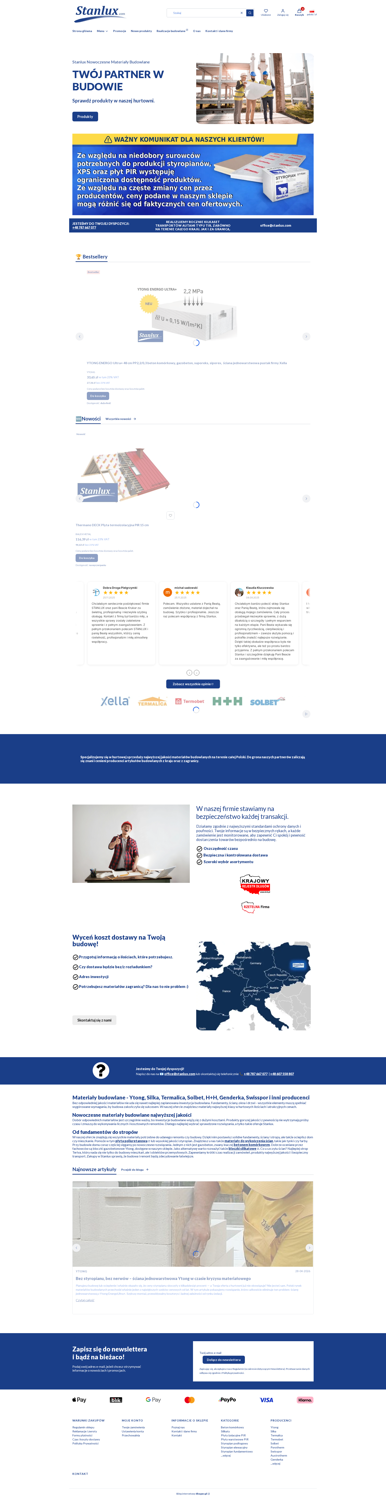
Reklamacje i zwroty (84, 1431)
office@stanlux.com (179, 1074)
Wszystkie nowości (118, 418)
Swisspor (276, 1451)
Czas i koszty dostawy (86, 1439)
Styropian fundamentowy (237, 1451)
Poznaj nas (178, 1427)
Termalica (277, 1435)
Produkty (85, 116)
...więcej (226, 1455)
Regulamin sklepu (83, 1427)
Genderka (277, 1459)
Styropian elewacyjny (234, 1447)
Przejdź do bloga (132, 1169)
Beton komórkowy (232, 1427)
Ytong (274, 1427)
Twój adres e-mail (210, 1352)
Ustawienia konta (133, 1431)
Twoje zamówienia (133, 1427)
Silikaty (225, 1431)
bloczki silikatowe (242, 1148)
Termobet (277, 1439)
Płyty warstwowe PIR (234, 1439)
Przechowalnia (131, 1435)
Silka (273, 1431)
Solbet (275, 1443)
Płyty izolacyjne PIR (233, 1435)
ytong (81, 1271)
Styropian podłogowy (234, 1443)
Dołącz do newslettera (224, 1360)
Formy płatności (82, 1435)
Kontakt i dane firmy (184, 1431)
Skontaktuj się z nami (94, 1020)
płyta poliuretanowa (131, 1141)
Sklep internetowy (191, 1493)
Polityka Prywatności (85, 1443)
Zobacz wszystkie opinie (192, 684)
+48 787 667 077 (84, 227)
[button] (250, 12)
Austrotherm (279, 1455)
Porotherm (277, 1447)
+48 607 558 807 (282, 1074)
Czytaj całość (85, 1300)
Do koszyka (98, 396)
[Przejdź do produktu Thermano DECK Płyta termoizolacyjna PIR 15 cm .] (126, 476)
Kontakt (176, 1435)
